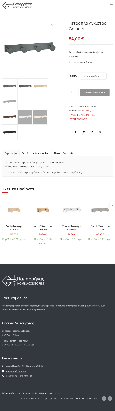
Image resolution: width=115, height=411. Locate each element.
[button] (52, 25)
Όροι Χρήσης (50, 398)
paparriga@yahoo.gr (16, 370)
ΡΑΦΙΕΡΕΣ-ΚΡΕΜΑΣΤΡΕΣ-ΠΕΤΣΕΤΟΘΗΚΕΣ (83, 117)
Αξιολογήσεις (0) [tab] (63, 153)
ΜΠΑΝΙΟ (86, 110)
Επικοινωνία (67, 398)
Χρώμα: (73, 76)
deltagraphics (58, 393)
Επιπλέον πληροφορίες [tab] (35, 153)
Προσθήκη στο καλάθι (95, 92)
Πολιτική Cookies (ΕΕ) (86, 398)
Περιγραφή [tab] (10, 153)
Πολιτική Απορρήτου (30, 398)
